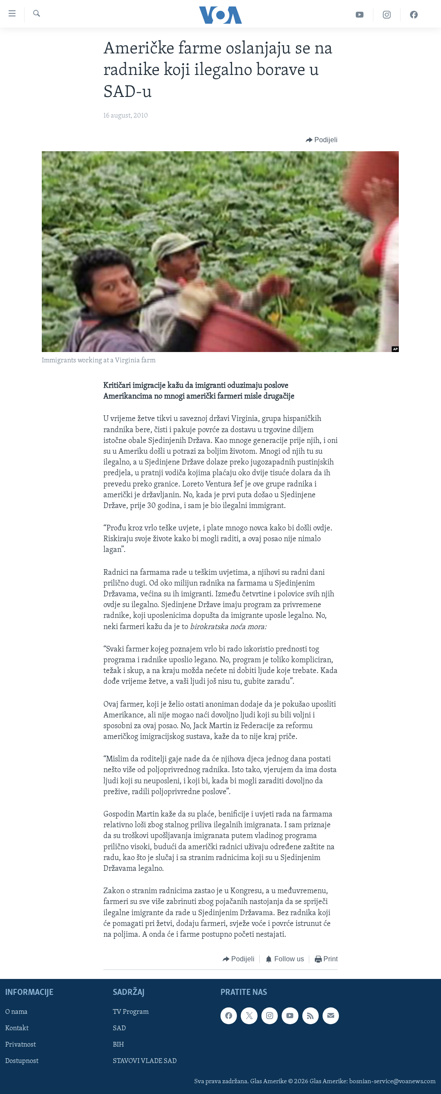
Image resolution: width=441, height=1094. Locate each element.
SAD (119, 1028)
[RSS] (310, 1015)
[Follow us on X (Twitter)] (249, 1015)
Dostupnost (21, 1061)
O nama (16, 1012)
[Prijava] (331, 1015)
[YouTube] (359, 15)
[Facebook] (414, 15)
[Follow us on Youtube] (290, 1015)
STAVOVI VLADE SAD (145, 1061)
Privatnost (20, 1044)
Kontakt (16, 1028)
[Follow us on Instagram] (269, 1015)
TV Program (131, 1012)
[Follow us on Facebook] (228, 1015)
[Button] (322, 140)
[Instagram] (387, 15)
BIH (118, 1044)
